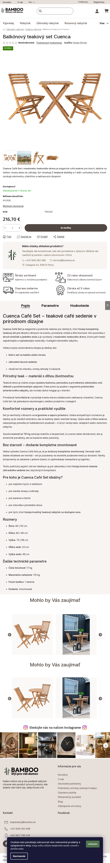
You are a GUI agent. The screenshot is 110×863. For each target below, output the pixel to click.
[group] (27, 634)
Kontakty (7, 2)
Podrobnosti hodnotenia (49, 42)
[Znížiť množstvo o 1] (5, 225)
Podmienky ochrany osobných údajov (76, 785)
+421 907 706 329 (20, 832)
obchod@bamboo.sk (64, 258)
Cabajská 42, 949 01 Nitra (39, 262)
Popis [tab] (24, 305)
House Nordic (80, 42)
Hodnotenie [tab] (78, 305)
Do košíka (65, 225)
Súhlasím (91, 844)
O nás (20, 2)
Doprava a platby (66, 789)
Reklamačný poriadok (68, 794)
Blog (59, 798)
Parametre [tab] (49, 305)
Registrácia (97, 2)
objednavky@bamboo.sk (23, 819)
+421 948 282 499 (35, 258)
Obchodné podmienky (68, 780)
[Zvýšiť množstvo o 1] (19, 225)
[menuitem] (8, 23)
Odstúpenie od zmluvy (68, 802)
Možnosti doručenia (13, 203)
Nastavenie (18, 856)
